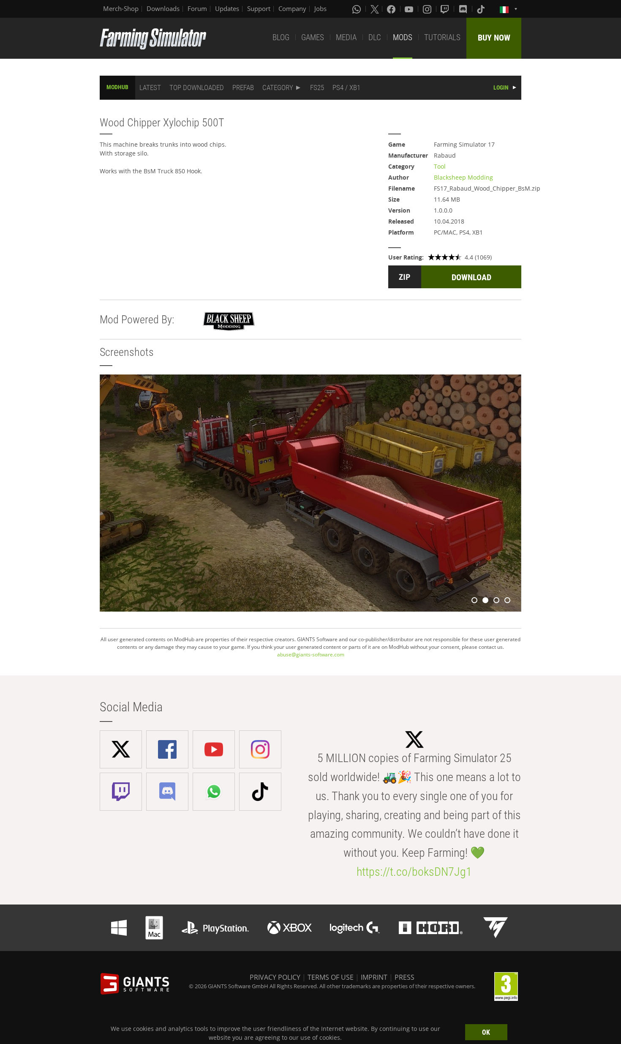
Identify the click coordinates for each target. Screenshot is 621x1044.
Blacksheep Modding (463, 177)
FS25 (317, 87)
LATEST (150, 87)
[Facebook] (392, 9)
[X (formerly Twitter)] (374, 9)
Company (292, 8)
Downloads (163, 8)
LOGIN (501, 87)
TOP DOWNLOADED (196, 87)
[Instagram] (428, 9)
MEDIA (346, 37)
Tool (440, 166)
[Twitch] (446, 9)
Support (258, 8)
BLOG (280, 37)
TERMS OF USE (331, 977)
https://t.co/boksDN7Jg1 (414, 872)
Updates (227, 8)
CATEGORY (277, 87)
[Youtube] (410, 9)
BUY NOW (494, 38)
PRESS (404, 977)
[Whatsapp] (357, 9)
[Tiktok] (482, 9)
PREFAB (243, 87)
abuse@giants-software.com (310, 654)
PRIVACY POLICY (275, 977)
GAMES (312, 37)
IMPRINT (374, 977)
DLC (374, 37)
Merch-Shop (121, 8)
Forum (197, 8)
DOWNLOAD (471, 277)
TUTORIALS (442, 37)
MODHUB (117, 87)
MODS (402, 37)
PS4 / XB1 (346, 87)
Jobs (320, 8)
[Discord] (464, 9)
